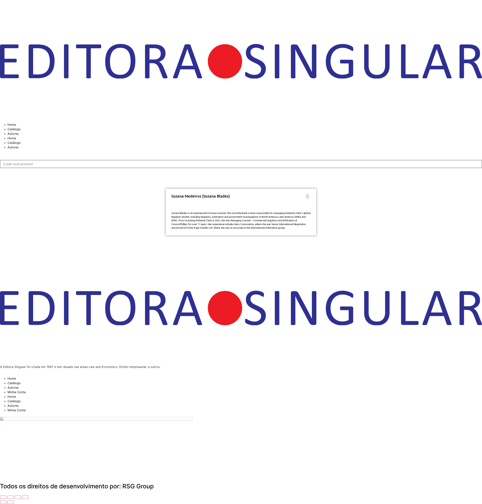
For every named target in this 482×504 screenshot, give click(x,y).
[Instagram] (25, 473)
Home (12, 124)
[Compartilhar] (18, 497)
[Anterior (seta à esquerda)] (3, 502)
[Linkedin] (4, 473)
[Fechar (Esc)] (25, 497)
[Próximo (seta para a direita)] (10, 502)
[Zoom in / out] (3, 497)
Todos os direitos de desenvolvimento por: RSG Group (77, 486)
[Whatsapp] (15, 473)
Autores (13, 134)
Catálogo (14, 129)
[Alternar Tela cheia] (10, 497)
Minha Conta (17, 392)
